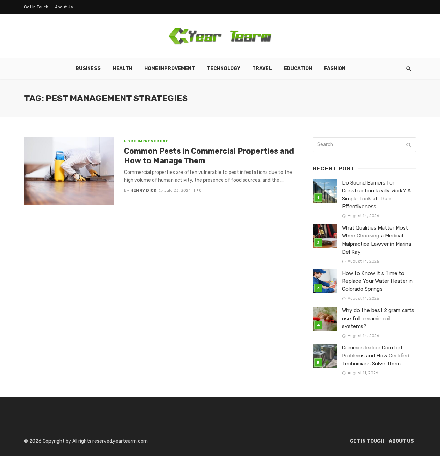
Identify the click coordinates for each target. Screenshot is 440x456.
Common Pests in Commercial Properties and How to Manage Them (209, 156)
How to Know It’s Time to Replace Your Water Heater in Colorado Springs (377, 281)
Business (88, 68)
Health (122, 68)
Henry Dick (143, 190)
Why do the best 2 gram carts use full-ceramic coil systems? (378, 318)
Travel (262, 68)
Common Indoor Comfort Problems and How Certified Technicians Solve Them (375, 356)
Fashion (334, 68)
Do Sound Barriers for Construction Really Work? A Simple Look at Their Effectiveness (376, 195)
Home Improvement (169, 68)
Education (298, 68)
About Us (64, 6)
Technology (223, 68)
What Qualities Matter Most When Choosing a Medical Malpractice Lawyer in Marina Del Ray (376, 240)
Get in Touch (36, 6)
